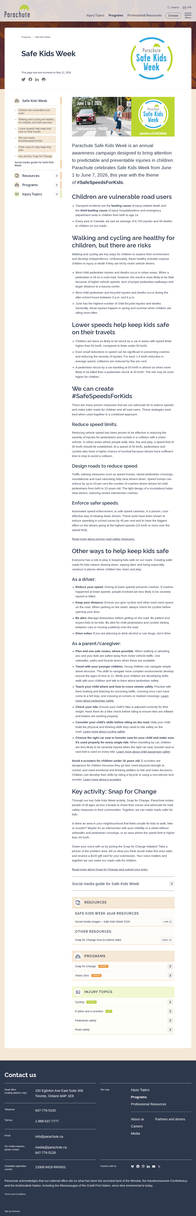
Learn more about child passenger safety (143, 751)
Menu (188, 17)
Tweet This (23, 80)
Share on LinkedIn (37, 80)
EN (184, 7)
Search (175, 7)
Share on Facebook (30, 80)
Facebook (137, 1166)
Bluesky (132, 1166)
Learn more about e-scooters (102, 779)
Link (166, 922)
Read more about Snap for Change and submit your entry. (110, 869)
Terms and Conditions (15, 1194)
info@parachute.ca (49, 1136)
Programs (26, 37)
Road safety (82, 1029)
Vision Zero (87, 975)
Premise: (16, 1211)
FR (189, 7)
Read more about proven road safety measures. (103, 539)
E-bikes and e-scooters (93, 1011)
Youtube (153, 1166)
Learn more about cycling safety (104, 731)
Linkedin (148, 1166)
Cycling (85, 1002)
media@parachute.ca (51, 1147)
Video (165, 940)
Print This (43, 80)
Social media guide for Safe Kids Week (105, 884)
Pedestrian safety (85, 1020)
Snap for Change (91, 966)
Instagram (143, 1166)
